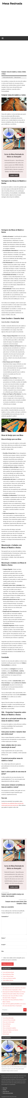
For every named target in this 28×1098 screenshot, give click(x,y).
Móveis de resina (7, 1032)
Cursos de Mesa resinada (9, 1020)
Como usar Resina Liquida (9, 978)
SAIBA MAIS (14, 175)
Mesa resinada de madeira (9, 1028)
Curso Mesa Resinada (8, 1018)
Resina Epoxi (6, 1034)
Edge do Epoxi (17, 77)
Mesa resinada (6, 1026)
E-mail (3, 944)
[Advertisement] (14, 21)
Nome (3, 938)
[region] (14, 1086)
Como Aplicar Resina (8, 980)
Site (2, 951)
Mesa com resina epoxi (8, 1022)
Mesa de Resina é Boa (8, 974)
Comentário (5, 916)
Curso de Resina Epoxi (8, 972)
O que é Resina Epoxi (8, 976)
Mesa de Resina (7, 1024)
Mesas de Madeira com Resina (10, 1030)
